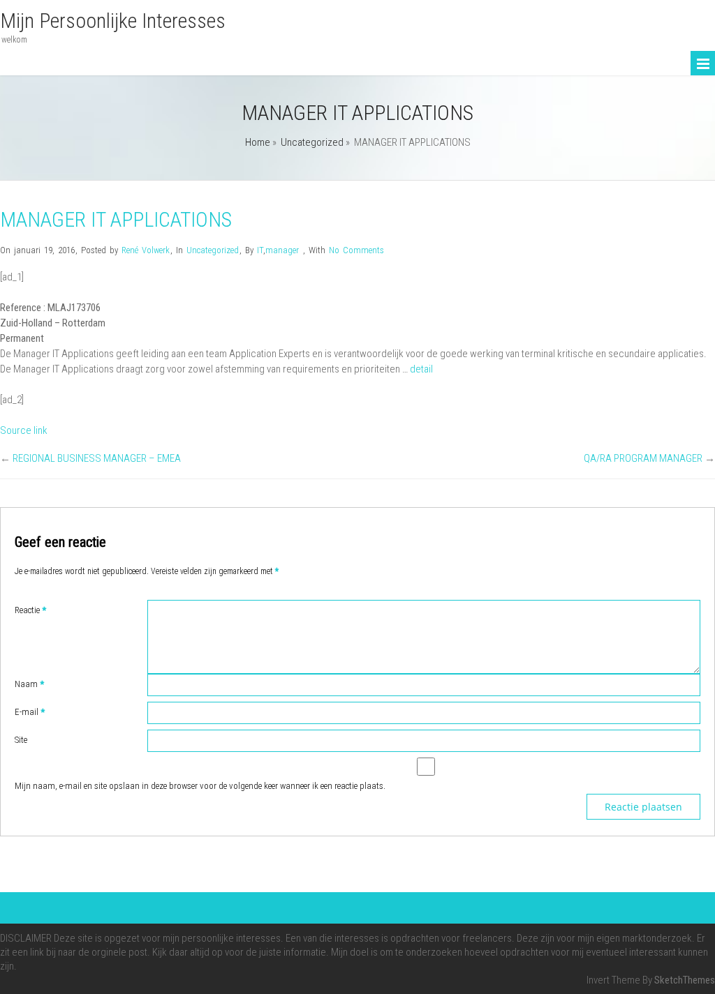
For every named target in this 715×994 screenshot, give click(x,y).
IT (260, 250)
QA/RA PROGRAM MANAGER (643, 458)
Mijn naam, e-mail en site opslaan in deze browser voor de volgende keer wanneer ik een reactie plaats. (200, 786)
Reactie (30, 610)
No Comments (356, 250)
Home (257, 142)
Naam (29, 684)
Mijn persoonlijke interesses (113, 20)
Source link (23, 430)
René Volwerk (145, 250)
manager (282, 250)
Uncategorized (312, 142)
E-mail (30, 712)
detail (421, 369)
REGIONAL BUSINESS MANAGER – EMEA (97, 458)
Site (21, 740)
